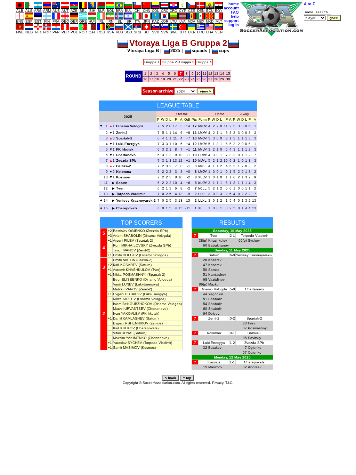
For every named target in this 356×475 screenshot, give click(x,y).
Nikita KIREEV (124, 299)
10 (198, 73)
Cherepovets (127, 208)
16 (145, 79)
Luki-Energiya (128, 144)
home (233, 4)
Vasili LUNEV (123, 284)
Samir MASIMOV (126, 347)
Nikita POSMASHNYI (129, 274)
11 (205, 73)
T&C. (229, 383)
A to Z (309, 4)
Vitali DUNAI (122, 333)
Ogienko (254, 347)
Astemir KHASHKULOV (131, 270)
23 (187, 79)
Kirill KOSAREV (125, 265)
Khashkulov (217, 240)
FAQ (235, 12)
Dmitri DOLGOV (125, 255)
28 (216, 79)
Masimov (215, 367)
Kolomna (123, 172)
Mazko (213, 284)
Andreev (254, 367)
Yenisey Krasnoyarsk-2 (136, 200)
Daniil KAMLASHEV (129, 318)
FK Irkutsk (125, 149)
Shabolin (215, 299)
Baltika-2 (123, 166)
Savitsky (254, 338)
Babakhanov (218, 245)
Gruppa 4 (204, 62)
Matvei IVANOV (125, 289)
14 (222, 73)
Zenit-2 (122, 133)
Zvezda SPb (126, 160)
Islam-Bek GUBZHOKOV (132, 304)
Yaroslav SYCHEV (127, 343)
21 (175, 79)
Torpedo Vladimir (130, 194)
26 (204, 79)
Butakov (214, 347)
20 (169, 79)
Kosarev (214, 260)
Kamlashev (217, 274)
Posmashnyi (257, 328)
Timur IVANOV (124, 250)
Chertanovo (126, 155)
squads (199, 50)
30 (228, 79)
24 (193, 79)
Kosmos (123, 177)
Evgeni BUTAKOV (127, 294)
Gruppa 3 (186, 62)
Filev (251, 323)
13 (216, 73)
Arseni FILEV (123, 240)
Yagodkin (215, 294)
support (231, 20)
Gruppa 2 (169, 62)
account (231, 8)
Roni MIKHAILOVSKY (130, 245)
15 (228, 73)
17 (151, 79)
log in (233, 25)
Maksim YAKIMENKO (130, 338)
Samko (213, 270)
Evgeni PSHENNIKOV (130, 323)
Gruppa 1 (152, 62)
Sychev (254, 240)
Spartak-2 (124, 138)
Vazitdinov (216, 279)
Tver (120, 188)
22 (181, 79)
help (235, 16)
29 (222, 79)
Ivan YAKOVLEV (126, 313)
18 (157, 79)
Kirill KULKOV (124, 328)
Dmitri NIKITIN (124, 260)
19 (163, 79)
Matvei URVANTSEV (129, 309)
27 (210, 79)
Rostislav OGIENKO (129, 231)
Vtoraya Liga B (143, 50)
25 (198, 79)
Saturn (121, 183)
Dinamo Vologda (130, 126)
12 (210, 73)
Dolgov (213, 313)
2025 (175, 50)
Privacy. (218, 383)
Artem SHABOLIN (127, 236)
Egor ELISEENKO (127, 279)
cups (224, 50)
